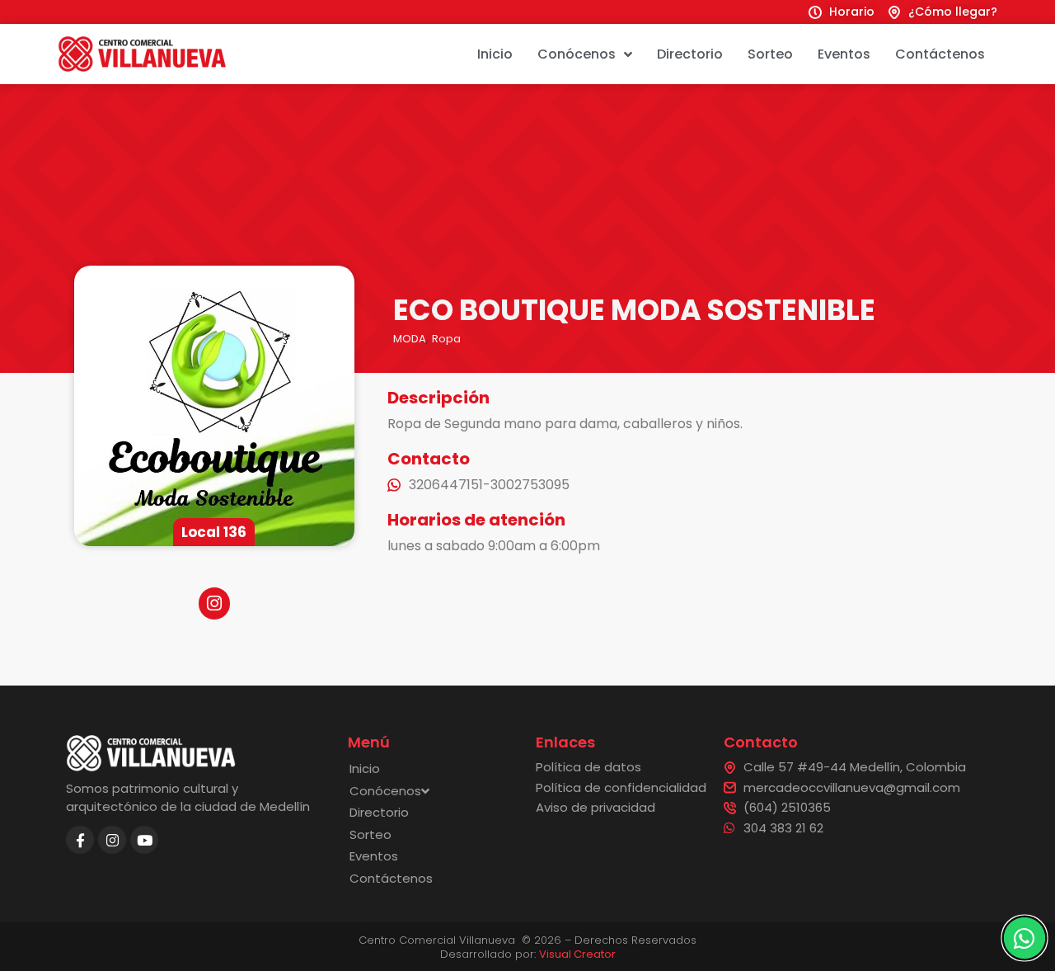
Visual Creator (577, 954)
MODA (409, 338)
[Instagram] (112, 840)
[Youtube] (144, 840)
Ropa (446, 338)
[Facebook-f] (80, 840)
